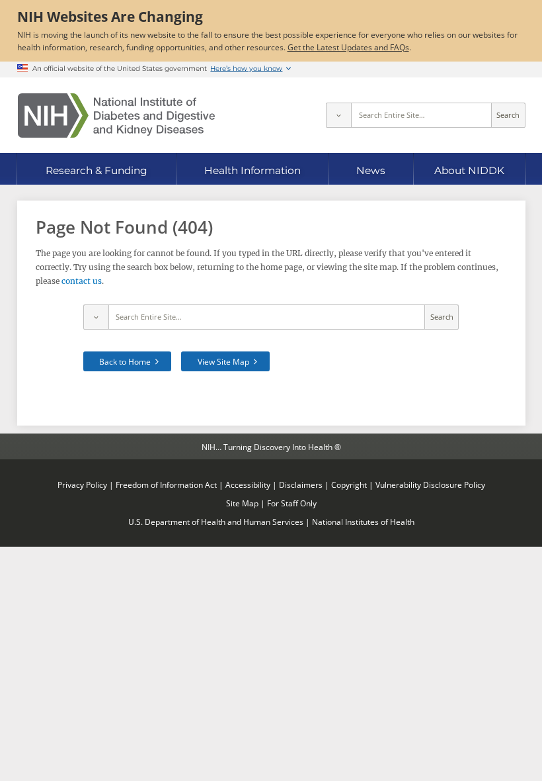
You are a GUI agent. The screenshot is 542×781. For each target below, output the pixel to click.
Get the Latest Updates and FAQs (348, 47)
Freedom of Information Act (166, 484)
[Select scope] (338, 115)
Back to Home (125, 361)
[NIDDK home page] (116, 115)
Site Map (242, 503)
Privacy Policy (82, 484)
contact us (81, 281)
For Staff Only (292, 503)
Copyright (349, 484)
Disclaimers (301, 484)
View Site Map (223, 361)
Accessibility (247, 484)
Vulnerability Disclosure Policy (430, 484)
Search (508, 115)
